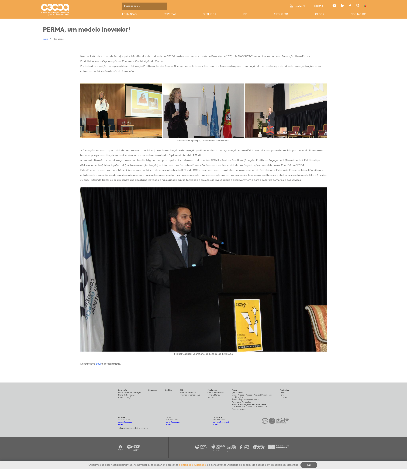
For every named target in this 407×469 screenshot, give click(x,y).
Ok (309, 465)
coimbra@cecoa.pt (221, 422)
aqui (98, 364)
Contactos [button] (358, 14)
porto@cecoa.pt (172, 422)
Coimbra (283, 397)
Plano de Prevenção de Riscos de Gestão (249, 404)
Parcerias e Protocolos (241, 402)
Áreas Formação (125, 397)
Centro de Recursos (215, 392)
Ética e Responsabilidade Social (245, 399)
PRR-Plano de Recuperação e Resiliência (249, 407)
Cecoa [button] (319, 14)
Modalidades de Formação (129, 392)
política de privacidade (192, 465)
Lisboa (282, 392)
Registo (318, 6)
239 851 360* (219, 419)
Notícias (210, 397)
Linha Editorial (213, 395)
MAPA (121, 424)
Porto (282, 395)
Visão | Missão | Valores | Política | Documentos (252, 395)
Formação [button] (129, 14)
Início (45, 39)
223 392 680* (172, 419)
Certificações (237, 397)
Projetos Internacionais (190, 395)
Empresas (169, 14)
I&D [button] (245, 14)
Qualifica (209, 14)
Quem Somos (237, 392)
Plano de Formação (126, 395)
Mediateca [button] (281, 14)
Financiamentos (238, 409)
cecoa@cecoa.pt (125, 422)
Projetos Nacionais (188, 392)
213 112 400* (124, 419)
